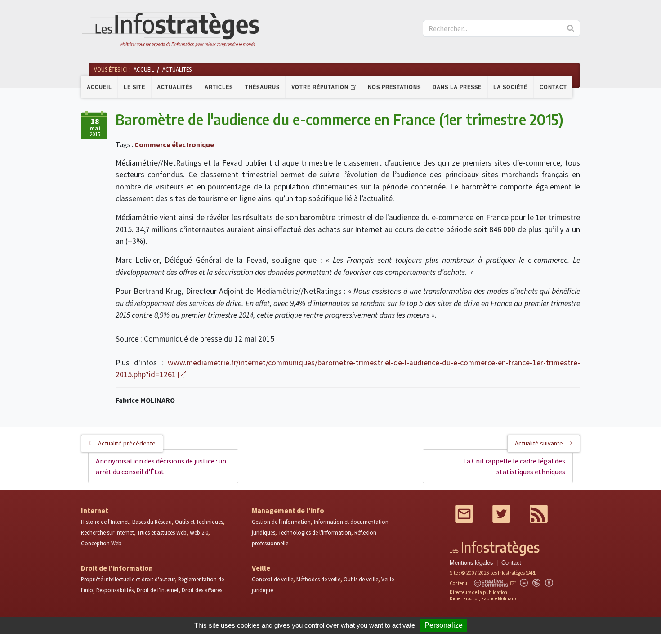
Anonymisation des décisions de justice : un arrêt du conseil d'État (161, 466)
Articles (219, 86)
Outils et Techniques (199, 521)
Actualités (175, 86)
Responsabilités (115, 590)
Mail (464, 514)
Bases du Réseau (152, 521)
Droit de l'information (117, 567)
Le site (134, 86)
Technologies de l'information (314, 532)
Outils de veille (361, 579)
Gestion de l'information (281, 521)
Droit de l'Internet (158, 590)
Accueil (99, 86)
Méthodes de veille (318, 579)
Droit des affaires (202, 590)
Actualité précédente (127, 443)
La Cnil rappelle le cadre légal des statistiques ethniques (514, 466)
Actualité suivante (539, 443)
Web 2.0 (199, 532)
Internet (94, 510)
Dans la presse (457, 86)
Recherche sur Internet (107, 532)
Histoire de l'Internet (105, 521)
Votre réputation (319, 86)
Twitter (501, 514)
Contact (553, 86)
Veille (261, 567)
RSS (539, 514)
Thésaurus (262, 86)
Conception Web (101, 543)
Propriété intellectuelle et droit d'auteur (128, 579)
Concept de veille (272, 579)
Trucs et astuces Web (162, 532)
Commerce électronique (174, 144)
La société (510, 86)
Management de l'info (288, 510)
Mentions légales (471, 562)
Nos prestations (394, 86)
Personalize (443, 625)
